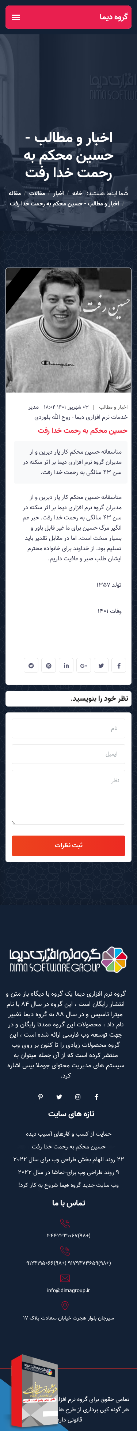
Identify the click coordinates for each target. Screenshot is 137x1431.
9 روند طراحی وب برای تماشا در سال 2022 (68, 1172)
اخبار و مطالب (113, 407)
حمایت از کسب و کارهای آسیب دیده (68, 1134)
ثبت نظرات (69, 845)
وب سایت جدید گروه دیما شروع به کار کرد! (68, 1185)
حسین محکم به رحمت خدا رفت (83, 431)
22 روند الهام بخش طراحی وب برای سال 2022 (68, 1160)
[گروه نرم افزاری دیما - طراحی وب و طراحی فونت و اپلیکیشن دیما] (68, 960)
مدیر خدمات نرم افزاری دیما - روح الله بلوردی (78, 412)
